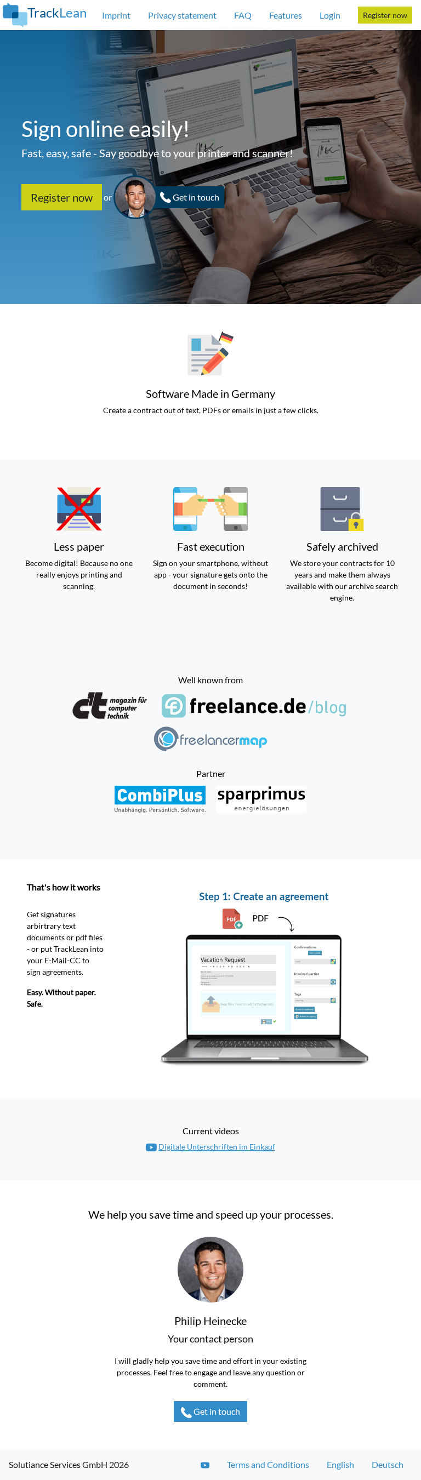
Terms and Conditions (268, 1464)
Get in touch (217, 1411)
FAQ (243, 15)
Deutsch (387, 1464)
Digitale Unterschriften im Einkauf (216, 1146)
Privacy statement (182, 15)
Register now (385, 15)
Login (330, 15)
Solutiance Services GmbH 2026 (69, 1464)
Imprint (116, 15)
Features (285, 15)
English (340, 1464)
